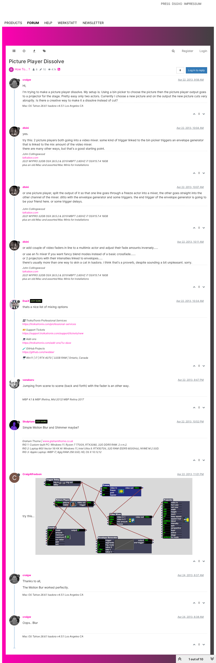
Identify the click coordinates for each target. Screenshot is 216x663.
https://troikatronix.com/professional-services (49, 324)
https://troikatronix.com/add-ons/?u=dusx (46, 342)
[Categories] (14, 51)
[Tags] (44, 51)
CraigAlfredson (32, 474)
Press (165, 3)
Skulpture (29, 421)
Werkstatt (67, 23)
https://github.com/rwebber (38, 352)
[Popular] (34, 51)
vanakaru (28, 379)
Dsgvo (177, 3)
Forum (33, 23)
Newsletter (93, 23)
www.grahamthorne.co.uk (58, 441)
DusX (26, 300)
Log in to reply (196, 70)
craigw (27, 79)
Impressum (192, 3)
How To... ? (22, 69)
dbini (26, 127)
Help (48, 23)
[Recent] (24, 51)
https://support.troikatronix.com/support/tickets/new (53, 333)
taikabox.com (30, 157)
